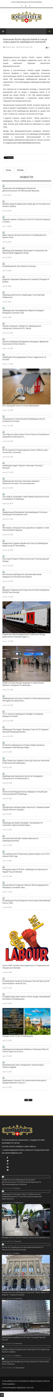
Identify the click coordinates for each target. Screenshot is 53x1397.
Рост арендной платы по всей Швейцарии (20, 405)
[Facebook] (21, 6)
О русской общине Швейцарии (13, 1388)
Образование (19, 1368)
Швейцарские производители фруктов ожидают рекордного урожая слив (23, 311)
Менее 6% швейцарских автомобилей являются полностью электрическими (22, 1248)
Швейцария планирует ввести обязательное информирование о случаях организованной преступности (22, 1196)
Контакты (37, 2)
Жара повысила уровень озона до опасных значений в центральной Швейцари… (25, 761)
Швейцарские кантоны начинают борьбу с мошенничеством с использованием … (21, 482)
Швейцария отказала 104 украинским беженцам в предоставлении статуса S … (24, 1081)
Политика (18, 1241)
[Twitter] (25, 6)
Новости (17, 1188)
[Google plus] (29, 6)
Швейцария (19, 1202)
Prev (26, 1100)
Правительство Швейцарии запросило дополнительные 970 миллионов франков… (21, 189)
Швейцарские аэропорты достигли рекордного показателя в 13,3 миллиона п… (22, 777)
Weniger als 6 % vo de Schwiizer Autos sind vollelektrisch (26, 1237)
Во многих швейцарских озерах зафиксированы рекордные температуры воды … (23, 746)
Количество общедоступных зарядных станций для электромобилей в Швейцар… (24, 792)
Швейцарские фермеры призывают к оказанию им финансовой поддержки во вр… (24, 251)
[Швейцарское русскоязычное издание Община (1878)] (26, 17)
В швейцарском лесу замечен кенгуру (19, 266)
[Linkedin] (8, 1167)
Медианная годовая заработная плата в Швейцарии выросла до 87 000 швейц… (25, 544)
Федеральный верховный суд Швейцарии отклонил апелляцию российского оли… (24, 513)
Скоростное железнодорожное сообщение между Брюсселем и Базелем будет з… (23, 635)
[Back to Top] (2, 1395)
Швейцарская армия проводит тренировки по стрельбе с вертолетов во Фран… (22, 824)
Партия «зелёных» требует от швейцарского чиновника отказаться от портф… (21, 327)
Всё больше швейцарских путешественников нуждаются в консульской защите (21, 575)
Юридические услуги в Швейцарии (17, 1036)
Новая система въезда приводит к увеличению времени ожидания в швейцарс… (23, 684)
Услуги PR (29, 1388)
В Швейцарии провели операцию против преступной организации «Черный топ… (25, 982)
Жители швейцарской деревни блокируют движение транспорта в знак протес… (25, 342)
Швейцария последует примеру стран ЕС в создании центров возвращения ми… (25, 730)
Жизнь (17, 1253)
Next (30, 1100)
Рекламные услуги (24, 2)
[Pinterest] (8, 1170)
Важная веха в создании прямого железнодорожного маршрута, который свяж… (25, 886)
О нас (13, 2)
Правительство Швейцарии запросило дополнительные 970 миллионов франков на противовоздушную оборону (21, 1181)
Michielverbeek (24, 143)
